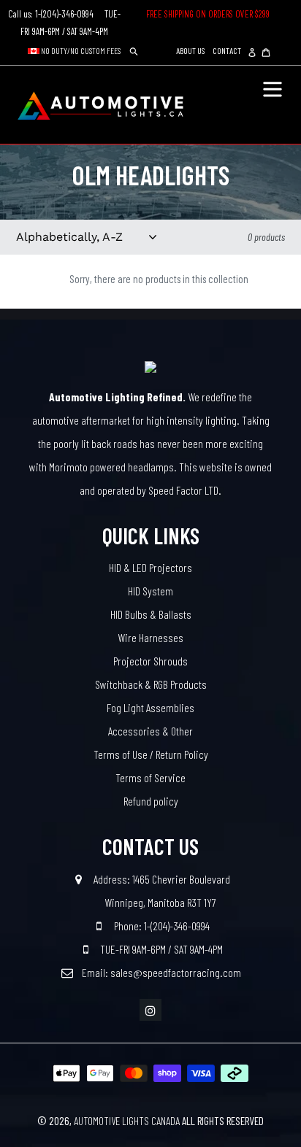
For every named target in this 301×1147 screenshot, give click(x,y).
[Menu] (273, 87)
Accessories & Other (150, 731)
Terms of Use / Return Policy (151, 754)
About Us (190, 50)
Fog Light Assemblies (150, 707)
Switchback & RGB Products (151, 684)
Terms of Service (150, 777)
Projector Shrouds (150, 661)
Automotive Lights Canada (127, 1120)
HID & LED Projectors (150, 567)
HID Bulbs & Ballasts (150, 614)
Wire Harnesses (150, 637)
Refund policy (150, 801)
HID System (150, 591)
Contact (227, 50)
